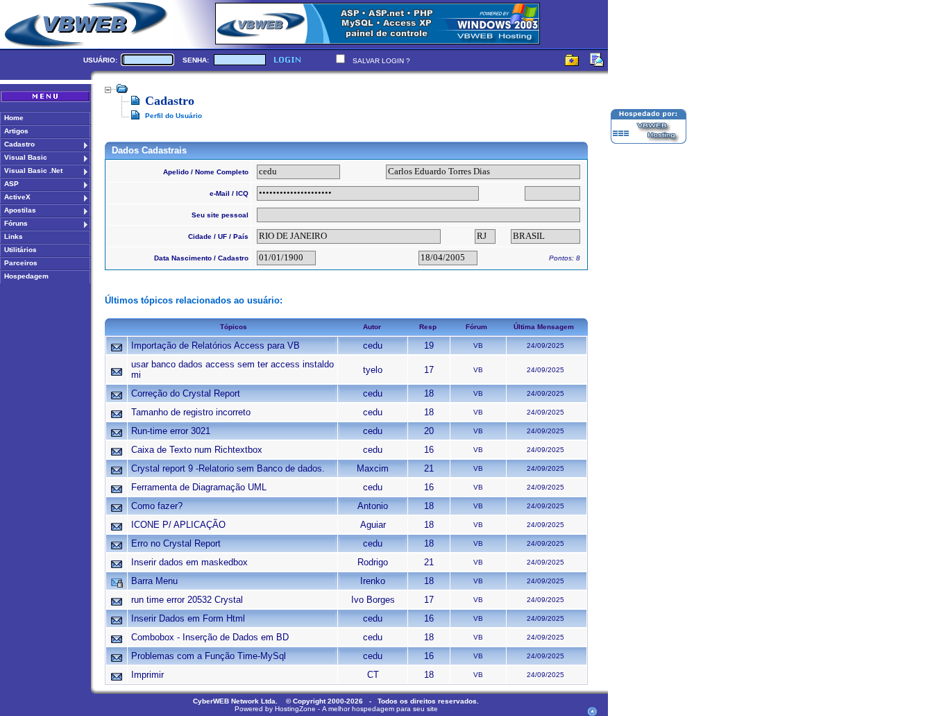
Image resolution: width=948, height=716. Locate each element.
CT (373, 674)
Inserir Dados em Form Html (188, 618)
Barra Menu (154, 581)
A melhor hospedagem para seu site (380, 709)
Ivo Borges (373, 599)
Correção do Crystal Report (185, 393)
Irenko (372, 581)
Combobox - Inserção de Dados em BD (210, 637)
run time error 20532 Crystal (187, 599)
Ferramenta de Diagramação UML (198, 487)
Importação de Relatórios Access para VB (215, 345)
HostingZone (295, 709)
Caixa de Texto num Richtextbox (196, 449)
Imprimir (147, 674)
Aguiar (373, 524)
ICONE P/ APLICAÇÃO (178, 524)
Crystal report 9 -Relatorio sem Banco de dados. (228, 468)
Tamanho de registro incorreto (191, 412)
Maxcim (373, 468)
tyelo (372, 370)
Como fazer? (157, 506)
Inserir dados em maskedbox (189, 562)
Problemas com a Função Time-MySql (208, 656)
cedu (372, 345)
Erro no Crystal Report (176, 543)
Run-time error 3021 (170, 431)
